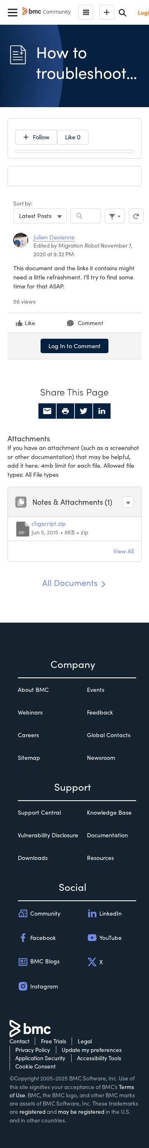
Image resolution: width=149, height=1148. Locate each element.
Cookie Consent (35, 1066)
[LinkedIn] (102, 411)
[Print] (65, 411)
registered (32, 1111)
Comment (90, 323)
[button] (128, 502)
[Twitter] (83, 411)
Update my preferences (92, 1050)
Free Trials (53, 1041)
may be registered (81, 1111)
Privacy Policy (32, 1050)
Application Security (40, 1058)
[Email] (47, 411)
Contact (19, 1041)
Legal (85, 1041)
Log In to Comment (74, 346)
